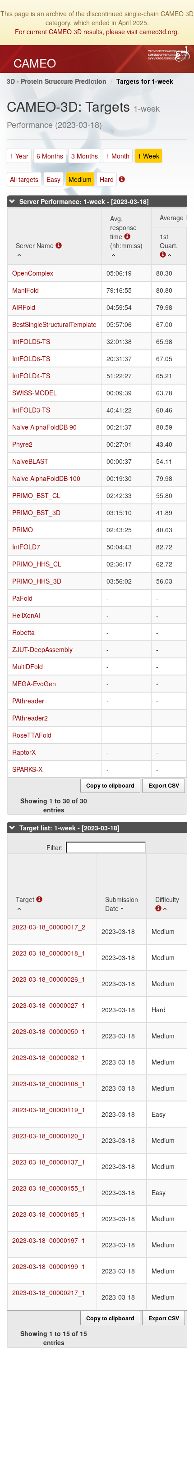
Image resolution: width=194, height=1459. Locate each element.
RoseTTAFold (31, 734)
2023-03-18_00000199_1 (48, 1266)
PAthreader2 (30, 717)
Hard (107, 179)
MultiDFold (27, 666)
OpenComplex (32, 272)
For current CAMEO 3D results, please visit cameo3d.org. (97, 31)
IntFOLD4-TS (31, 375)
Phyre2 (22, 444)
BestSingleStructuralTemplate (54, 324)
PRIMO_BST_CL (36, 495)
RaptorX (24, 752)
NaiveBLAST (30, 461)
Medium (80, 179)
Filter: (54, 847)
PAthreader (28, 700)
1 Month (117, 155)
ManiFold (25, 290)
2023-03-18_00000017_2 (48, 926)
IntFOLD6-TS (31, 358)
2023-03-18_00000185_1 (48, 1214)
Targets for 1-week (144, 81)
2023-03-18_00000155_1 (48, 1187)
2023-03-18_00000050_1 (48, 1031)
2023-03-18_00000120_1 (48, 1135)
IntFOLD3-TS (31, 409)
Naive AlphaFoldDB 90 (44, 426)
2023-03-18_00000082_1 (48, 1057)
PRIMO (22, 529)
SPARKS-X (27, 769)
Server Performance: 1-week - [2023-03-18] (84, 201)
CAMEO (35, 62)
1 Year (19, 155)
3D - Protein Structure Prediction (56, 81)
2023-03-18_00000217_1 (48, 1292)
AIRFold (23, 307)
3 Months (84, 155)
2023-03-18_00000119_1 (48, 1109)
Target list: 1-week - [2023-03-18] (69, 827)
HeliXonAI (26, 615)
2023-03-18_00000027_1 (48, 1005)
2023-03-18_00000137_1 (48, 1161)
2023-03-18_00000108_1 (48, 1083)
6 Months (50, 155)
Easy (53, 179)
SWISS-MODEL (34, 392)
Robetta (23, 632)
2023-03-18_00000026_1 (48, 978)
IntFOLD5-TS (31, 341)
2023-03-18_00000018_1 (48, 952)
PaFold (22, 598)
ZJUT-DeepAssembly (42, 649)
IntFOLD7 (26, 546)
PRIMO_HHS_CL (36, 563)
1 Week (148, 155)
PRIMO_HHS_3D (36, 580)
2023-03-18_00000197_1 (48, 1240)
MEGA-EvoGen (34, 683)
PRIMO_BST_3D (36, 512)
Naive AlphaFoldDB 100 (46, 478)
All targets (24, 179)
